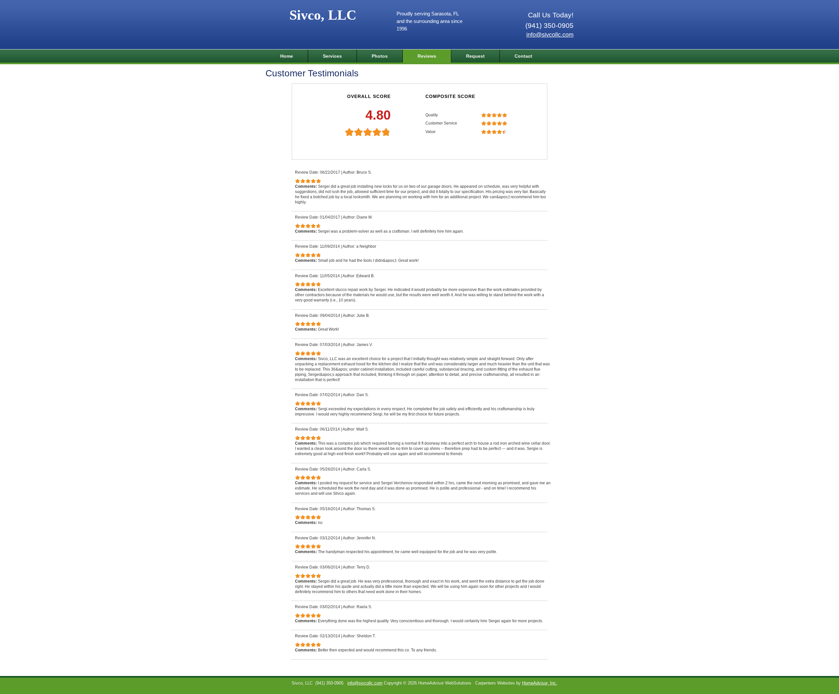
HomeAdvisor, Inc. (539, 683)
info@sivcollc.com (550, 34)
